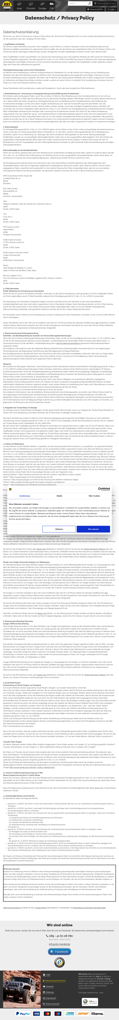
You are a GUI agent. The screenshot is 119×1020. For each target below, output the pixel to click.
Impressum (50, 998)
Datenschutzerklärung (12, 908)
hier (97, 323)
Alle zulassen (93, 529)
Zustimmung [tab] (25, 496)
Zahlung (49, 992)
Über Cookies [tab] (94, 496)
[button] (95, 9)
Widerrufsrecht (52, 1004)
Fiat (52, 8)
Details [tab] (59, 496)
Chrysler (30, 8)
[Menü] (96, 999)
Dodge (42, 8)
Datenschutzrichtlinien (55, 980)
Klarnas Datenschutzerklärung (68, 343)
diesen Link (41, 549)
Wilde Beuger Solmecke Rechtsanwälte (89, 908)
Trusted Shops (41, 908)
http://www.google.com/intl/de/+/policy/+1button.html (32, 767)
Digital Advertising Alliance (94, 549)
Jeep (19, 8)
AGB (47, 975)
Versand (49, 986)
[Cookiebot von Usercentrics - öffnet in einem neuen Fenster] (100, 489)
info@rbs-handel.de (59, 944)
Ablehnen (59, 529)
